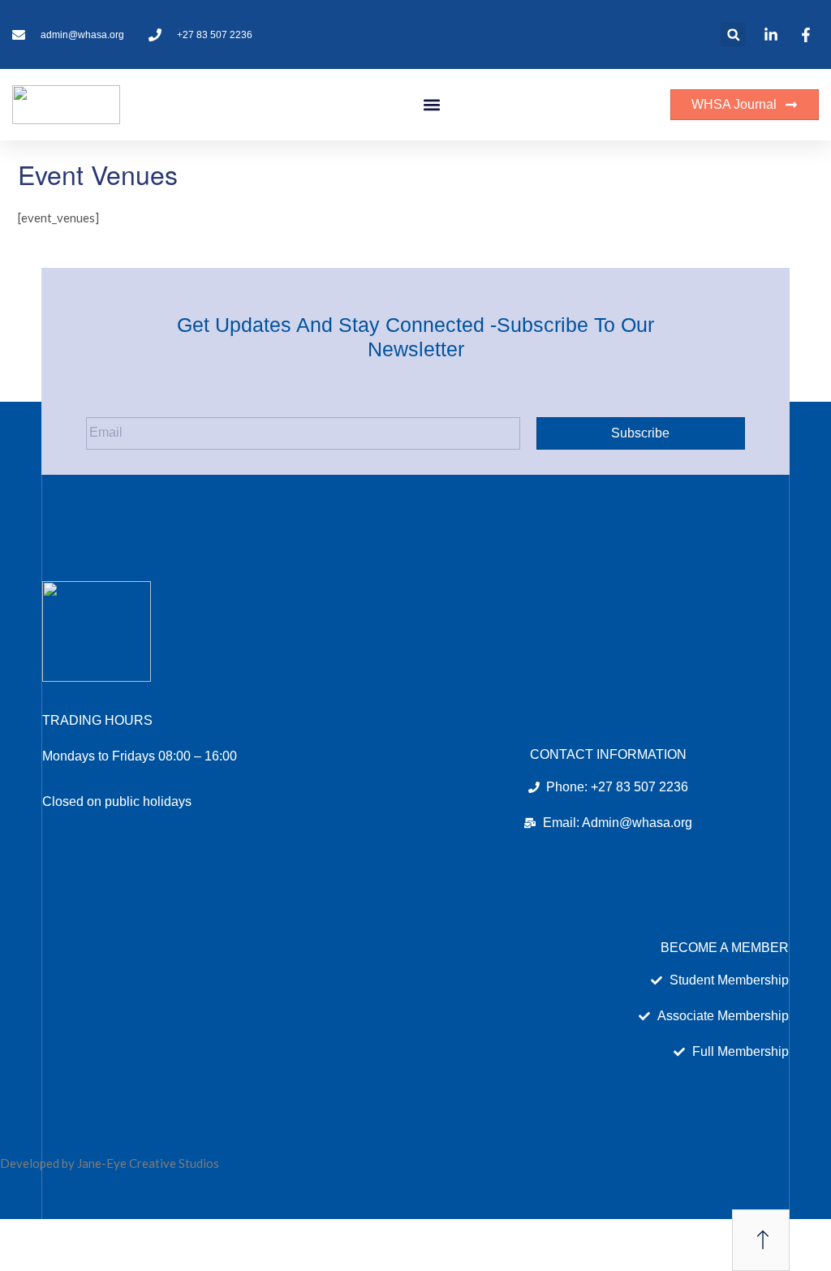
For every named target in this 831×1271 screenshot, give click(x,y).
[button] (733, 34)
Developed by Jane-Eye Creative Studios (109, 1163)
